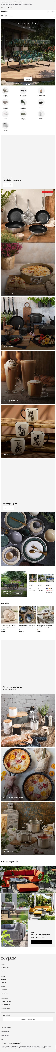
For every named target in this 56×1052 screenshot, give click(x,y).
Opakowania (4, 993)
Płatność (3, 982)
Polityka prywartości (6, 1027)
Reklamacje (4, 989)
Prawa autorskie (5, 1031)
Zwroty (3, 986)
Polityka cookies (5, 1035)
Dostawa (3, 979)
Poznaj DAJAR (5, 967)
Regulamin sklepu (6, 1001)
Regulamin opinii (5, 1004)
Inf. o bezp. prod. (5, 1008)
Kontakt (3, 971)
